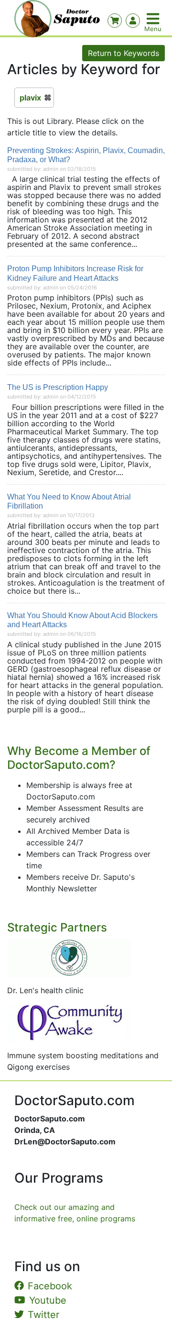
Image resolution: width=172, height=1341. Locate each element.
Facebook (50, 1286)
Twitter (43, 1314)
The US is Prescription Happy (57, 387)
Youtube (47, 1300)
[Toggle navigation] (154, 19)
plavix (30, 97)
